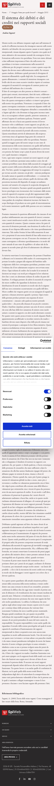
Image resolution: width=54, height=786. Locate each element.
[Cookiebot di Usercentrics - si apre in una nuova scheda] (40, 341)
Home (4, 12)
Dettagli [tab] (21, 348)
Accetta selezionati (27, 434)
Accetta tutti (27, 426)
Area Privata (9, 757)
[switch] (47, 399)
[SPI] (13, 5)
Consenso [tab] (7, 348)
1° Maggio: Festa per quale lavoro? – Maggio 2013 (28, 12)
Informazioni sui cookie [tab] (40, 348)
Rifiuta (27, 443)
